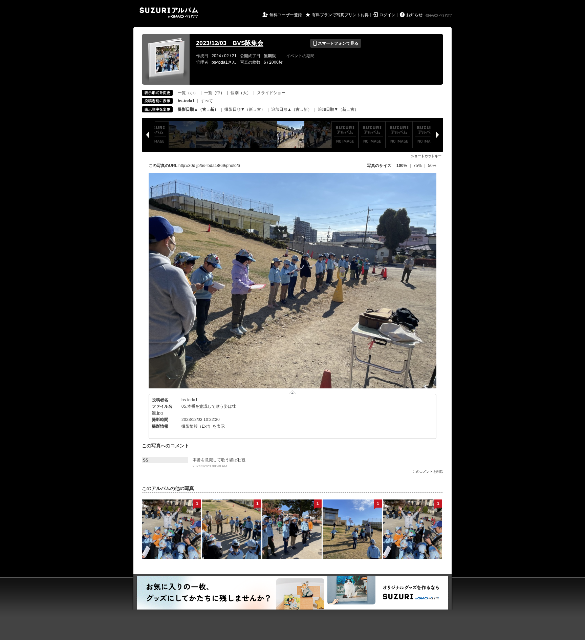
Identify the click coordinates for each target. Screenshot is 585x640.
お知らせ (414, 15)
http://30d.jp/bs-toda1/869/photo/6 (209, 165)
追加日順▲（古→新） (291, 109)
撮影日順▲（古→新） (198, 109)
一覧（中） (214, 92)
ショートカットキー (426, 156)
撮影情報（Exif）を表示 (203, 426)
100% (401, 165)
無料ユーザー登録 (285, 15)
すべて (207, 101)
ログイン (387, 15)
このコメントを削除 (428, 471)
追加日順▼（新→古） (338, 109)
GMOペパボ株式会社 (439, 15)
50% (432, 165)
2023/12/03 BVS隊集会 (229, 43)
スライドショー (271, 92)
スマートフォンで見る (336, 43)
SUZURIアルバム (168, 12)
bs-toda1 (189, 400)
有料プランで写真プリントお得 (340, 15)
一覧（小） (188, 92)
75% (418, 165)
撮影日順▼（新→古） (244, 109)
